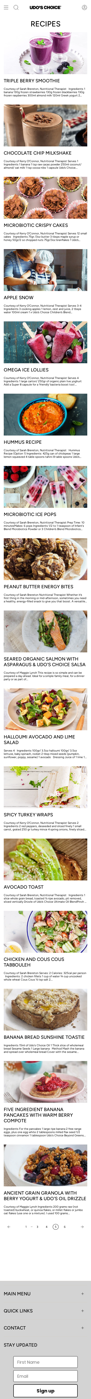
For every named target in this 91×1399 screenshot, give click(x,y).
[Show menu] (6, 7)
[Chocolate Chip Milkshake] (45, 125)
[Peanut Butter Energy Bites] (45, 559)
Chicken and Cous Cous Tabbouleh (34, 962)
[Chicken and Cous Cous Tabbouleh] (45, 932)
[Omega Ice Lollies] (45, 342)
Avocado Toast (23, 887)
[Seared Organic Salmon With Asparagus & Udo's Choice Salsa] (45, 631)
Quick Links (18, 1311)
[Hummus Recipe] (45, 415)
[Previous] (13, 1227)
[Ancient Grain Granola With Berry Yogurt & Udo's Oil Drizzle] (45, 1165)
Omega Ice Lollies (26, 370)
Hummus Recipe (23, 442)
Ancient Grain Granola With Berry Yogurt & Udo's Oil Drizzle (45, 1195)
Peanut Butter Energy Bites (38, 586)
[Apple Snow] (45, 270)
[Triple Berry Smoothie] (45, 53)
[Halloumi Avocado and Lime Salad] (45, 709)
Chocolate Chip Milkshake (38, 153)
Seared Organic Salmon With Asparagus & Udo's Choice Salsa (45, 661)
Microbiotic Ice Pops (30, 514)
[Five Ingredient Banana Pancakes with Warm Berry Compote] (45, 1082)
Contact (15, 1328)
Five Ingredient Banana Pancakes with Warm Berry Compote (38, 1115)
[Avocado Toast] (45, 859)
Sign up (46, 1391)
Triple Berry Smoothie (32, 81)
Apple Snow (18, 297)
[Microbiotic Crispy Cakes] (45, 198)
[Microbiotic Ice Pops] (45, 487)
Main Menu (17, 1294)
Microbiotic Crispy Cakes (36, 225)
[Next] (77, 1227)
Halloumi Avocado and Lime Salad (39, 739)
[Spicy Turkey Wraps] (45, 787)
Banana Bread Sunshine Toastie (44, 1037)
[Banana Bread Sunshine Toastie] (45, 1010)
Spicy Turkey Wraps (28, 815)
